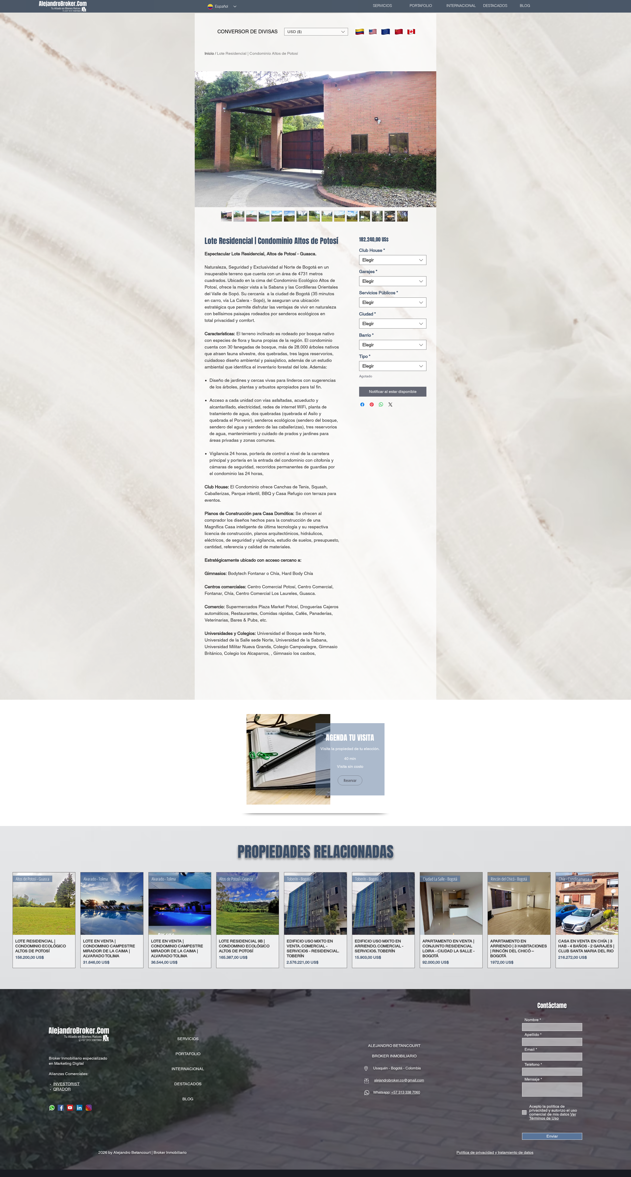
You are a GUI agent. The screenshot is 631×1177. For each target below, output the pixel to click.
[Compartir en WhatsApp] (381, 404)
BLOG (187, 1099)
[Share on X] (390, 404)
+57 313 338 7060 (405, 1092)
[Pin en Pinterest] (372, 404)
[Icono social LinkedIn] (79, 1108)
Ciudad (367, 313)
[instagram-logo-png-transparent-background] (89, 1108)
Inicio (209, 53)
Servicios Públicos (378, 292)
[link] (350, 738)
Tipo (364, 356)
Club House (372, 250)
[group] (315, 920)
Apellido (532, 1035)
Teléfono (532, 1065)
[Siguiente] (626, 920)
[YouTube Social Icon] (70, 1108)
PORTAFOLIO (187, 1053)
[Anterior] (5, 920)
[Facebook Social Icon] (61, 1108)
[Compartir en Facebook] (362, 404)
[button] (316, 32)
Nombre (532, 1020)
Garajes (368, 271)
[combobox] (392, 260)
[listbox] (316, 32)
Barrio (366, 335)
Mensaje (532, 1079)
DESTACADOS (188, 1084)
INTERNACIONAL (188, 1069)
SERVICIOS (188, 1038)
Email (530, 1049)
